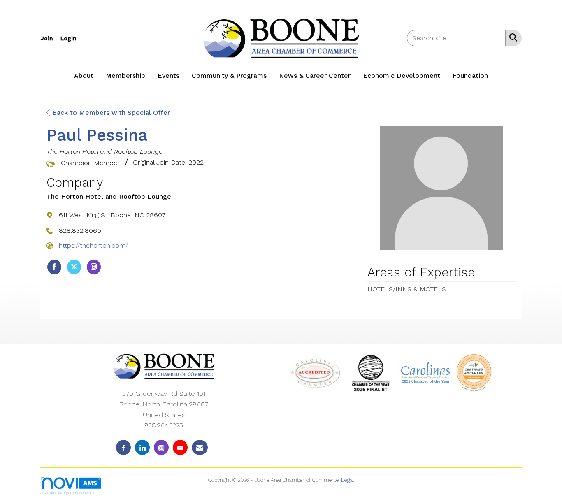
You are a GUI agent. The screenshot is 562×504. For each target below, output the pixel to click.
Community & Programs (229, 75)
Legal (347, 480)
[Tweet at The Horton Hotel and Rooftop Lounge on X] (74, 267)
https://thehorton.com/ (93, 245)
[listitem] (49, 38)
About (83, 75)
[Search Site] (512, 37)
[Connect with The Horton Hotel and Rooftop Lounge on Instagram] (94, 267)
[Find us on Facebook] (123, 447)
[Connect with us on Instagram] (161, 447)
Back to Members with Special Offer (110, 112)
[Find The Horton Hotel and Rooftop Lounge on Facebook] (54, 267)
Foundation (470, 75)
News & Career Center (315, 75)
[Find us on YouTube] (180, 447)
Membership (125, 75)
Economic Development (401, 75)
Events (168, 75)
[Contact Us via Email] (200, 447)
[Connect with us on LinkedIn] (142, 447)
